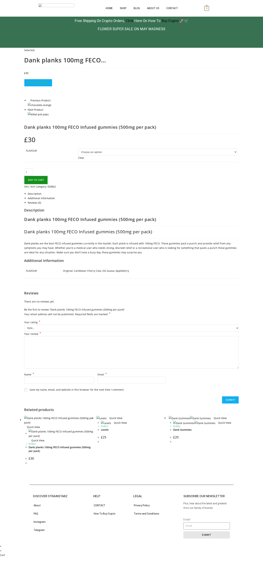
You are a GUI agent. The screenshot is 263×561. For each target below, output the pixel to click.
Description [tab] (35, 193)
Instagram (40, 521)
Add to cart (36, 179)
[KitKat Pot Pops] (38, 114)
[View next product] (45, 109)
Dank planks (31, 243)
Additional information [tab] (41, 198)
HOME (109, 8)
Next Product (35, 109)
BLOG (137, 8)
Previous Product (40, 100)
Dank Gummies (182, 429)
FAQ (36, 513)
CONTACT (172, 8)
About (37, 505)
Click (129, 21)
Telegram (39, 530)
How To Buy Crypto (104, 513)
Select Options (38, 82)
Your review (32, 334)
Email (102, 374)
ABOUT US (153, 8)
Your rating (32, 322)
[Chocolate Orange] (39, 105)
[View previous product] (29, 100)
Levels (105, 429)
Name (29, 374)
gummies (77, 243)
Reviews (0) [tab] (34, 202)
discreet (120, 248)
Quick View (33, 427)
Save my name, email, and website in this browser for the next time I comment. (77, 389)
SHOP (123, 8)
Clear (81, 157)
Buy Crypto (170, 21)
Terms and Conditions (146, 513)
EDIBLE (52, 186)
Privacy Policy (142, 505)
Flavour (31, 150)
